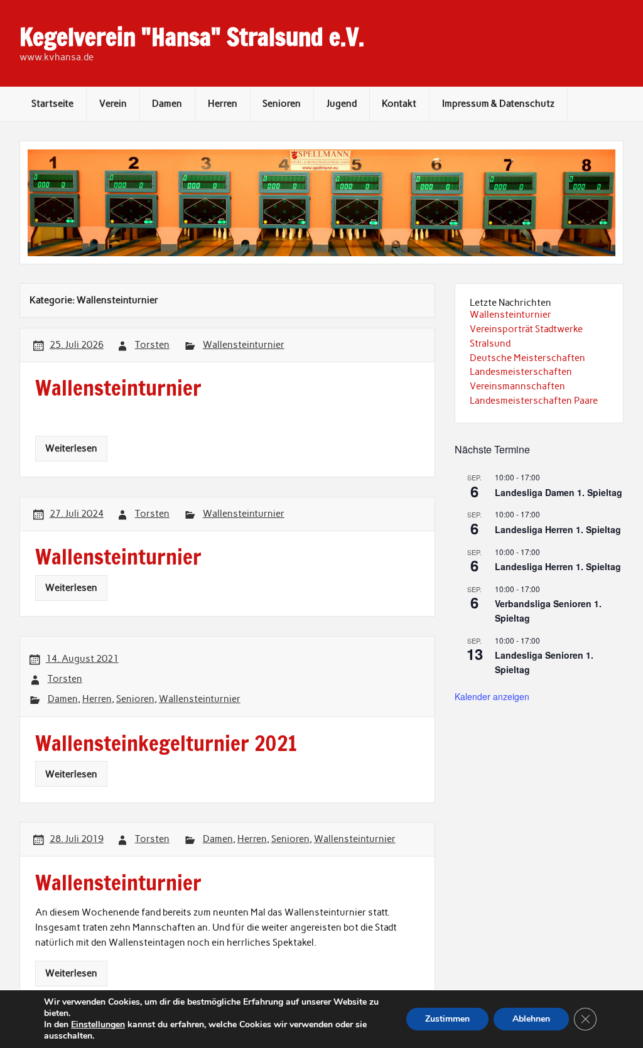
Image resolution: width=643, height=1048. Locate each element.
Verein (113, 103)
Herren (222, 103)
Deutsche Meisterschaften (527, 358)
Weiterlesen (71, 448)
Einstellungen (98, 1024)
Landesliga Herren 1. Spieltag (558, 529)
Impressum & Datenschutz (498, 103)
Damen (167, 103)
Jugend (342, 103)
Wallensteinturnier (243, 344)
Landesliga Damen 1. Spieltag (558, 492)
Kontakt (399, 103)
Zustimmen (447, 1019)
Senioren (281, 103)
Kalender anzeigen (492, 696)
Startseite (52, 103)
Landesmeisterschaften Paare (534, 400)
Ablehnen (531, 1019)
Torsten (152, 344)
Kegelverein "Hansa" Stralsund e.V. (191, 37)
